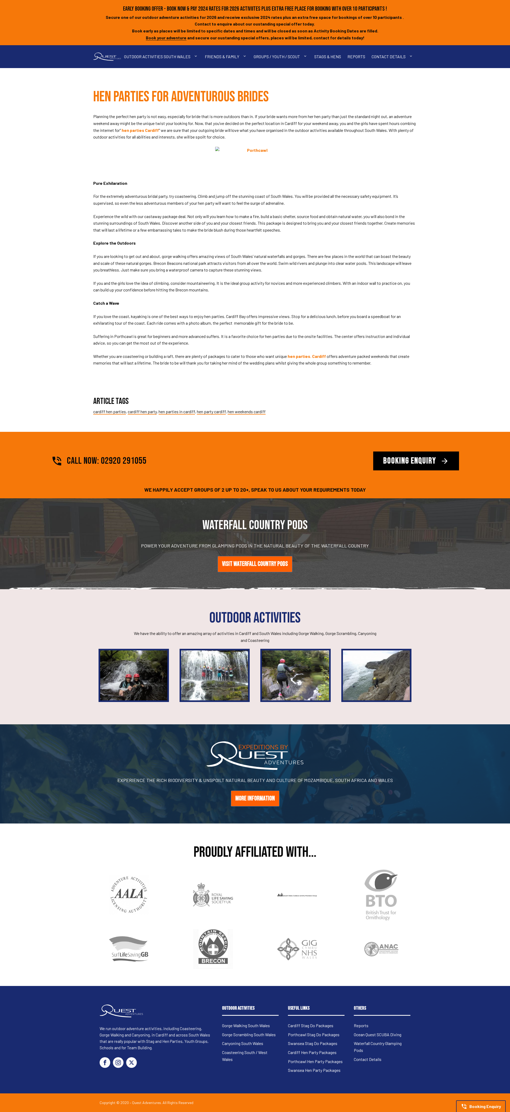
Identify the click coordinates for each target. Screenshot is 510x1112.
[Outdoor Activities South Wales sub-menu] (197, 56)
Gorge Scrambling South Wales (249, 1034)
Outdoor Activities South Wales (157, 56)
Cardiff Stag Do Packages (310, 1025)
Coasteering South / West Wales (244, 1056)
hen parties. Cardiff (307, 356)
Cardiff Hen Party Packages (312, 1052)
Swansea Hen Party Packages (314, 1070)
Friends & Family (222, 56)
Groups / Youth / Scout (277, 56)
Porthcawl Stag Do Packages (313, 1034)
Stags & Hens (327, 56)
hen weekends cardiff (247, 411)
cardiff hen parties (109, 411)
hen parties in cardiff (177, 411)
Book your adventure (166, 37)
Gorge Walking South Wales (246, 1025)
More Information (255, 798)
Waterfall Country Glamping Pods (378, 1047)
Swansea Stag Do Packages (312, 1043)
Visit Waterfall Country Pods (255, 564)
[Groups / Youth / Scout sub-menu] (306, 56)
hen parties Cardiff (140, 130)
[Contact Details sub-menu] (412, 56)
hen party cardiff (211, 411)
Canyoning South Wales (242, 1043)
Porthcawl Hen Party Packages (315, 1061)
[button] (481, 1106)
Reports (356, 56)
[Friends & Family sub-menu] (246, 56)
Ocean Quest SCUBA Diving (377, 1034)
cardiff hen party (142, 411)
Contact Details (389, 56)
